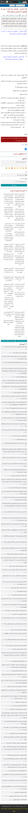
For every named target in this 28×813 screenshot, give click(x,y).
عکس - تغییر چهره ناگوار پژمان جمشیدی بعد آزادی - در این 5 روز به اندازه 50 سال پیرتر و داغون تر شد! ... (9, 257)
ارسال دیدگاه (14, 185)
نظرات (23, 159)
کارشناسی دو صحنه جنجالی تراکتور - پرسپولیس (18, 796)
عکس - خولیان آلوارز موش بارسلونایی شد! (19, 661)
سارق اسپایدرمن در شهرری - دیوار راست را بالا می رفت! (16, 743)
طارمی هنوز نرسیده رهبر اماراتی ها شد (20, 353)
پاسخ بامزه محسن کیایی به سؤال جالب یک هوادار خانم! (9, 322)
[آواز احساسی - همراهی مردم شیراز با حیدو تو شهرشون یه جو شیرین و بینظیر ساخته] (14, 37)
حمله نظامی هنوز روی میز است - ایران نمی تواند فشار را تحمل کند (14, 618)
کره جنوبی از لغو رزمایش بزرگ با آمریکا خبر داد (18, 709)
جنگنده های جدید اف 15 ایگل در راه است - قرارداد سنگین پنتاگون (15, 575)
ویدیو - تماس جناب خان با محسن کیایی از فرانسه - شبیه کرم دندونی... (19, 294)
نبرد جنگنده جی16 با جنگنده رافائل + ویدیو (19, 588)
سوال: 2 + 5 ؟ (24, 179)
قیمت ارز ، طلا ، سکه (21, 341)
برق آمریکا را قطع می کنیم (22, 591)
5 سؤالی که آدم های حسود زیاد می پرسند (19, 630)
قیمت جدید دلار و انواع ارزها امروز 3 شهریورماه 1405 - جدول (16, 362)
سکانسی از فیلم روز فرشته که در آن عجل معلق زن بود (19, 278)
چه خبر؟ (10, 2)
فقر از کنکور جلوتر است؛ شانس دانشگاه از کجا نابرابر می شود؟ (15, 542)
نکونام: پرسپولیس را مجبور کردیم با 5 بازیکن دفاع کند (17, 755)
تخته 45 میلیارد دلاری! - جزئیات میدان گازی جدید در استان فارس (15, 780)
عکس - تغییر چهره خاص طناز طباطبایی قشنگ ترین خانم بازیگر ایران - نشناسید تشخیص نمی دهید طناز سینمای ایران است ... (19, 260)
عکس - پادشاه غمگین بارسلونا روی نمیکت (19, 671)
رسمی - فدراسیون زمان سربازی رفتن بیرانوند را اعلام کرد (16, 554)
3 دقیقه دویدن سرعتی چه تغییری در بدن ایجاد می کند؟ (16, 645)
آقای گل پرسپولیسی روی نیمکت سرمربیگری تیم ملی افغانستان (15, 536)
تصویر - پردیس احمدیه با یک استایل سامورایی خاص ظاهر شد (15, 443)
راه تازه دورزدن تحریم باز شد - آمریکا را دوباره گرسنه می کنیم (15, 512)
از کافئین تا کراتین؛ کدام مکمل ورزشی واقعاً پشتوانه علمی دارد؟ (15, 758)
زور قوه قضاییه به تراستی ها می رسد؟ (20, 436)
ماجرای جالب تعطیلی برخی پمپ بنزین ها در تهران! (17, 686)
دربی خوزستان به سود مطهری (21, 702)
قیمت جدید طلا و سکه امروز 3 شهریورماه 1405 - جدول (17, 408)
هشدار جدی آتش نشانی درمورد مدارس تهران (18, 733)
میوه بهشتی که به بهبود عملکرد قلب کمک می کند (18, 487)
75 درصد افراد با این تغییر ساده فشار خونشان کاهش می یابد (15, 639)
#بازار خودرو (12, 5)
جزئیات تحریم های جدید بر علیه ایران (20, 614)
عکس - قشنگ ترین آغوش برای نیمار (20, 392)
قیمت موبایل (12, 341)
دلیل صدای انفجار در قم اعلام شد (21, 792)
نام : (26, 172)
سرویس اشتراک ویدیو (16, 809)
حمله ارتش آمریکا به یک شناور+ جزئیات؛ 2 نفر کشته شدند (16, 610)
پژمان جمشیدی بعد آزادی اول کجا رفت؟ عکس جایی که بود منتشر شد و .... (19, 234)
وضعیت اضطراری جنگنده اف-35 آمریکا (19, 595)
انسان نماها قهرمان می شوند (21, 377)
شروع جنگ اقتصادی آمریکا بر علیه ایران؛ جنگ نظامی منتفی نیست (14, 430)
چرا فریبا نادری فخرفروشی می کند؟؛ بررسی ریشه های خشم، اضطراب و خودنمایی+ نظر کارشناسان (8, 237)
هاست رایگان (7, 809)
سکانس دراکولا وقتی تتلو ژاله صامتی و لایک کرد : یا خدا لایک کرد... (9, 278)
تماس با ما (24, 809)
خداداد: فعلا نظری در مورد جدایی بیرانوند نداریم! (18, 770)
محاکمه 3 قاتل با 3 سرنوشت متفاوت (20, 799)
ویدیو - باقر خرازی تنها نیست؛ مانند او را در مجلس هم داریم (16, 346)
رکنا (23, 144)
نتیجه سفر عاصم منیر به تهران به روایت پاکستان (18, 566)
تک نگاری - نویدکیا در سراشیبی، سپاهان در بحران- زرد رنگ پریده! (15, 569)
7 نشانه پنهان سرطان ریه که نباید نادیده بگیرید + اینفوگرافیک (15, 633)
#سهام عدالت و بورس (20, 5)
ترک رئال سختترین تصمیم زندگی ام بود (19, 649)
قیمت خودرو (4, 341)
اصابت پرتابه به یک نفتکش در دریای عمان (19, 475)
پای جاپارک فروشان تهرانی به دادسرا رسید (19, 705)
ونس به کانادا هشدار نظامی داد (21, 439)
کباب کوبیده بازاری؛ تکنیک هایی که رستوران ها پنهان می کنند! (15, 624)
